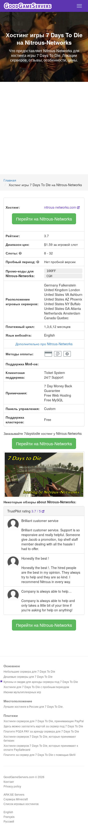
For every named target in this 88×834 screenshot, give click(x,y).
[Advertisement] (44, 128)
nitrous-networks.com (60, 207)
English (8, 812)
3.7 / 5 (36, 511)
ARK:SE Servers (14, 794)
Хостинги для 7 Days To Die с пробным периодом (36, 687)
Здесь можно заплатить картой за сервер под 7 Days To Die (43, 726)
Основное (12, 666)
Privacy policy (12, 786)
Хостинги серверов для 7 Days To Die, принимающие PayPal (44, 721)
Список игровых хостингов (21, 804)
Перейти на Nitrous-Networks (44, 219)
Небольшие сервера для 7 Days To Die (29, 671)
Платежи (11, 715)
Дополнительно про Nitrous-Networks (44, 343)
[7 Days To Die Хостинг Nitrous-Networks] (44, 474)
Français (9, 817)
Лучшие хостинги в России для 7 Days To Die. (33, 706)
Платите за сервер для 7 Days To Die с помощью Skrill (40, 755)
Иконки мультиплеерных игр (22, 692)
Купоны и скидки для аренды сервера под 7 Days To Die (41, 682)
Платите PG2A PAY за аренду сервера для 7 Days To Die (41, 731)
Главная (10, 180)
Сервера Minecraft (16, 799)
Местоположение (18, 701)
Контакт (9, 781)
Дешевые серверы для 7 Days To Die (28, 676)
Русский (9, 821)
